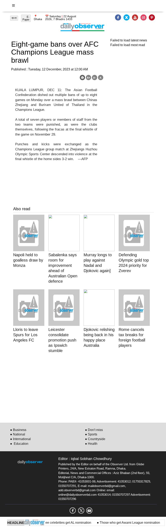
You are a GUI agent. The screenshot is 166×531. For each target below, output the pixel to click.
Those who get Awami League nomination (126, 522)
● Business (18, 430)
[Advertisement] (83, 387)
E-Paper (25, 18)
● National (17, 434)
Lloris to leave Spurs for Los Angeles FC (25, 334)
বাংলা (14, 18)
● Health (91, 443)
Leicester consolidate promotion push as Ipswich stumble (62, 340)
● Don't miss (94, 430)
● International (20, 439)
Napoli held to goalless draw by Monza (28, 260)
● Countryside (95, 439)
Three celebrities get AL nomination (62, 522)
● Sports (91, 434)
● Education (19, 443)
